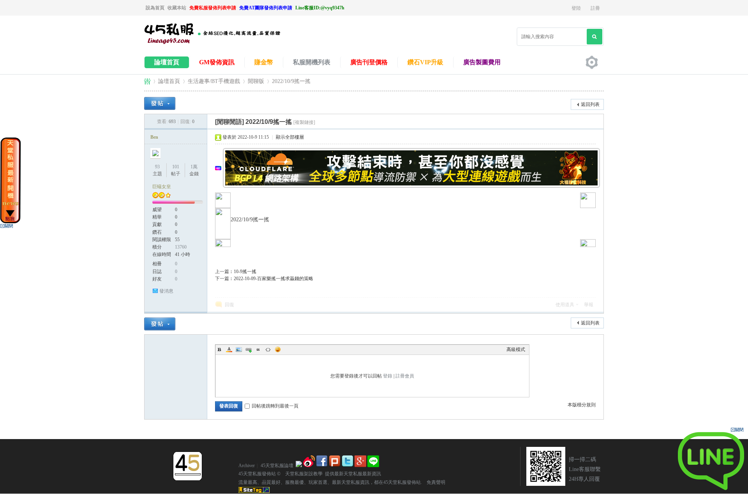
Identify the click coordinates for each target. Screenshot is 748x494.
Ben (154, 137)
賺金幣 (263, 62)
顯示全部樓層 (290, 137)
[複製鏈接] (304, 122)
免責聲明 (433, 482)
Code (268, 349)
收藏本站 (177, 8)
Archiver (246, 465)
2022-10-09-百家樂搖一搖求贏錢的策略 (273, 278)
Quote (258, 349)
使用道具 (565, 304)
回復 (229, 304)
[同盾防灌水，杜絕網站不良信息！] (299, 465)
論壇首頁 (166, 62)
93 (157, 166)
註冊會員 (404, 376)
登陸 (576, 8)
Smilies (278, 349)
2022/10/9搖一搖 (291, 81)
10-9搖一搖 (245, 271)
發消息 (166, 291)
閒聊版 (256, 81)
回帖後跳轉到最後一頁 (275, 406)
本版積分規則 (582, 405)
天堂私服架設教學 (301, 473)
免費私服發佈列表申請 (212, 8)
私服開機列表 (311, 62)
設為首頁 (155, 8)
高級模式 (515, 349)
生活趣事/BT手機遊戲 (214, 81)
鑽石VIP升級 (425, 62)
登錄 (387, 376)
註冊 (595, 8)
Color (229, 349)
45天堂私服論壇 (147, 81)
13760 (181, 247)
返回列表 (590, 104)
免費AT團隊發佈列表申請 (265, 8)
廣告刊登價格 (369, 62)
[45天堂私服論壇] (222, 43)
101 (175, 166)
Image (239, 349)
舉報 (588, 304)
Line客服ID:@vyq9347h (319, 8)
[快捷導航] (592, 62)
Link (248, 349)
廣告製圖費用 (482, 62)
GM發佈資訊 (217, 62)
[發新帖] (159, 103)
